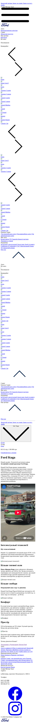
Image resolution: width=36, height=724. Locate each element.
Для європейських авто (8, 234)
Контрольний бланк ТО (25, 662)
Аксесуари (21, 244)
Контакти (4, 37)
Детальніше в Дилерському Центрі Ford (14, 644)
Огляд (3, 442)
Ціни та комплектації (19, 648)
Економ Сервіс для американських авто (16, 659)
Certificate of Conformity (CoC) (11, 246)
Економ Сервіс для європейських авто (13, 658)
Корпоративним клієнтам (9, 30)
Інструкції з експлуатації (9, 244)
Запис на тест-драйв (16, 651)
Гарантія (15, 239)
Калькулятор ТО (6, 239)
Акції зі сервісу (30, 244)
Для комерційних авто (23, 234)
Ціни (2, 446)
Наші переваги (6, 655)
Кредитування (6, 667)
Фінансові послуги (7, 34)
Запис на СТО (28, 651)
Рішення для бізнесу (17, 655)
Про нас (3, 249)
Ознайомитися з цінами (8, 453)
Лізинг (13, 667)
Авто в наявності (6, 648)
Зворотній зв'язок (7, 3)
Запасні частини (23, 239)
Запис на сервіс (18, 3)
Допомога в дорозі (7, 241)
